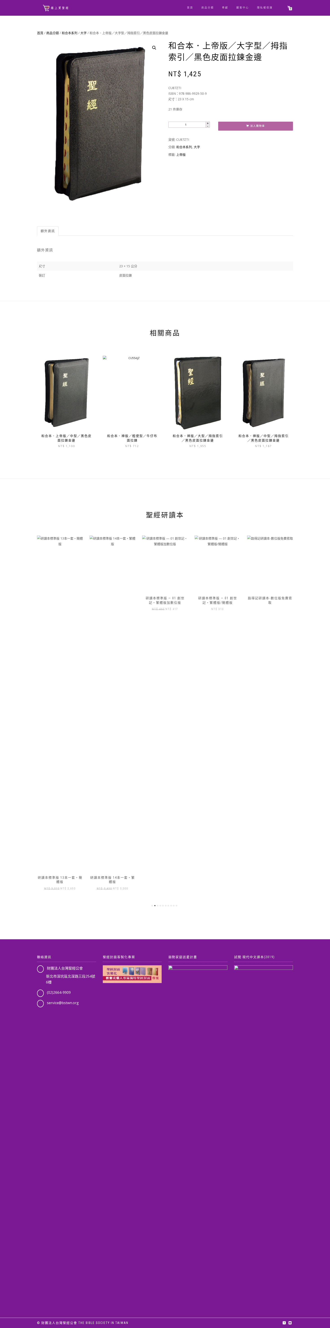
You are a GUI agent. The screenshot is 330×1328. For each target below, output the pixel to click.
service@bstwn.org (63, 1002)
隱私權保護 (265, 7)
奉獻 (225, 7)
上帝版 (181, 154)
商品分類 (207, 7)
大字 (83, 33)
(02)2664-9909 (59, 992)
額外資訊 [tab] (48, 231)
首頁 (190, 7)
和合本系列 (69, 33)
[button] (154, 48)
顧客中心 (242, 7)
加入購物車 (257, 126)
